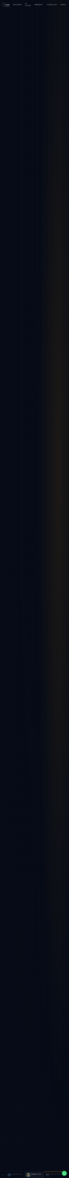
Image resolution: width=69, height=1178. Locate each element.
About (63, 4)
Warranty (39, 4)
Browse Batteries (38, 604)
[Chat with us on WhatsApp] (64, 1173)
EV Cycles (28, 4)
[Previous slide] (3, 1175)
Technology (52, 4)
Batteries (17, 4)
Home (7, 4)
